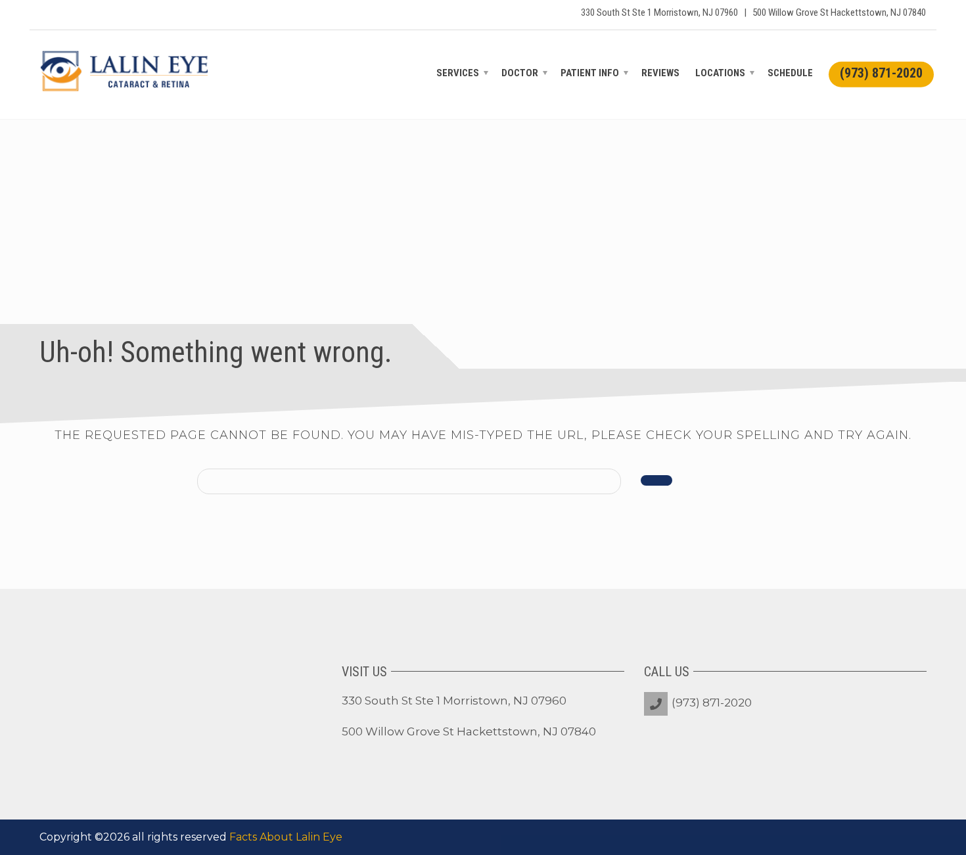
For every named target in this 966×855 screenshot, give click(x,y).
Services (457, 73)
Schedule (790, 73)
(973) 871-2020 (712, 702)
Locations (720, 73)
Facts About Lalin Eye (285, 837)
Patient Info (590, 73)
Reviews (660, 73)
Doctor (519, 73)
